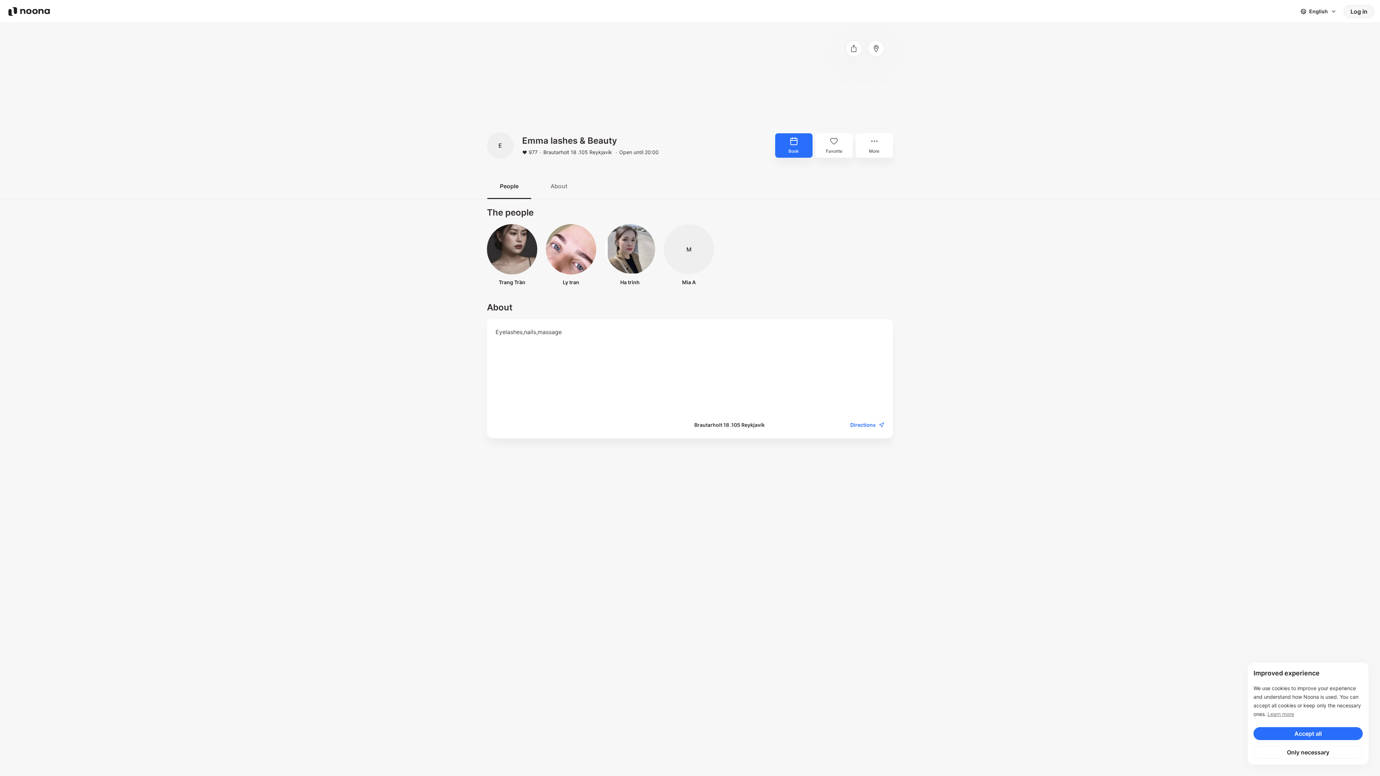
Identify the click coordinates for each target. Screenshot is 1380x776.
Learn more (1281, 714)
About (559, 186)
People (509, 186)
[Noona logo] (29, 11)
